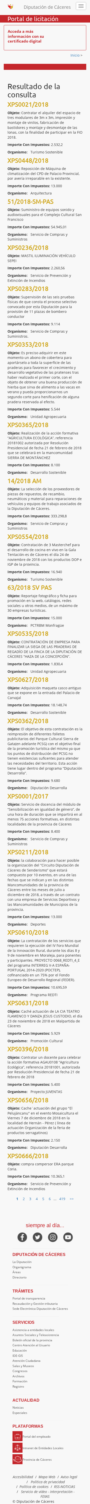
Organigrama (21, 1267)
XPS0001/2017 (28, 796)
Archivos (18, 1376)
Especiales (19, 1413)
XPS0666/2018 (28, 1155)
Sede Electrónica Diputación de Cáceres (40, 1309)
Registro (18, 1386)
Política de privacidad (48, 1481)
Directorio (19, 1277)
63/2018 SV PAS (30, 587)
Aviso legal (69, 1476)
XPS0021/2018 (28, 104)
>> (72, 1198)
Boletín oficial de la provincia (32, 1340)
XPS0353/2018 (28, 344)
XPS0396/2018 (28, 1048)
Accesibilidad (23, 1476)
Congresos (20, 1371)
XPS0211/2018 (28, 851)
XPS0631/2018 (28, 1002)
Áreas (16, 1272)
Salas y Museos (23, 1366)
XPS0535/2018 (28, 633)
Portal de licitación (33, 19)
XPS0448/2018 (28, 160)
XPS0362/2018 (28, 720)
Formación (19, 1381)
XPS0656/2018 (28, 1100)
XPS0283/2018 (28, 288)
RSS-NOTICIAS (64, 1486)
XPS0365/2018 (28, 424)
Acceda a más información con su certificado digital (26, 36)
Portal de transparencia (28, 1298)
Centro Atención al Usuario (31, 1345)
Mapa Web (46, 1476)
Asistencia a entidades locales (33, 1330)
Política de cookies (34, 1486)
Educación (19, 1350)
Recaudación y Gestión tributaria (35, 1304)
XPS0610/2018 (28, 932)
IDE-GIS (17, 1356)
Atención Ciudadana (26, 1361)
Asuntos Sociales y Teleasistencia (35, 1335)
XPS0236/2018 (28, 247)
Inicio (75, 55)
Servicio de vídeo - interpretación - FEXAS (47, 1494)
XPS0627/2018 (28, 679)
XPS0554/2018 (28, 536)
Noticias (18, 1407)
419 (62, 1198)
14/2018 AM (25, 480)
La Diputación (22, 1262)
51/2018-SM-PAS (31, 201)
